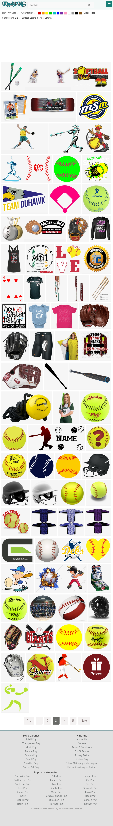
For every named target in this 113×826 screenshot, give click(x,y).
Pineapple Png (90, 788)
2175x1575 (78, 89)
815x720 (6, 591)
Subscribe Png (22, 776)
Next (84, 720)
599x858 (69, 591)
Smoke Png (56, 788)
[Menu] (109, 4)
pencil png (31, 759)
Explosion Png (56, 799)
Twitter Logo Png (23, 780)
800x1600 (73, 300)
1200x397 (74, 388)
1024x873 (55, 151)
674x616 (29, 181)
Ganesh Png (90, 799)
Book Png (90, 795)
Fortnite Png (56, 803)
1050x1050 (8, 388)
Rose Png (22, 788)
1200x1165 (86, 359)
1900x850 (31, 89)
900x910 (6, 477)
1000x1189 (73, 240)
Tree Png (56, 784)
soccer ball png (31, 767)
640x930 (93, 591)
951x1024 (36, 534)
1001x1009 (92, 449)
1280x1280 (85, 327)
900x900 (6, 359)
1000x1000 (36, 359)
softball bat (15, 17)
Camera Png (56, 780)
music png (31, 747)
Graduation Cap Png (56, 795)
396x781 (58, 422)
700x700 (60, 359)
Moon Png (56, 792)
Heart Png (22, 803)
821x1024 (7, 181)
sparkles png (31, 763)
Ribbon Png (23, 792)
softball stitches (45, 17)
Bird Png (90, 784)
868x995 (33, 327)
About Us (82, 739)
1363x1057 (8, 561)
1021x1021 (8, 620)
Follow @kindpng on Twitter (81, 767)
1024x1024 (96, 240)
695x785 (92, 620)
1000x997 (56, 327)
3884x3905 (41, 561)
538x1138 (7, 272)
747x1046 (7, 300)
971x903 (29, 649)
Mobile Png (23, 799)
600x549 (54, 212)
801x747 (62, 620)
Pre (29, 720)
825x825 (40, 591)
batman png (31, 755)
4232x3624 (83, 120)
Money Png (90, 776)
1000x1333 (30, 300)
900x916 (84, 422)
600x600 (58, 181)
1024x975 (91, 561)
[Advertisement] (56, 40)
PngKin (22, 795)
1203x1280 (8, 711)
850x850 (31, 680)
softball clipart (29, 17)
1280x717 (7, 151)
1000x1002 (8, 449)
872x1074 (33, 449)
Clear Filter (89, 12)
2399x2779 (91, 151)
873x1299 (7, 89)
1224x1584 (52, 300)
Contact (82, 743)
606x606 (64, 504)
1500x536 (35, 120)
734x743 (91, 504)
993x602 (6, 422)
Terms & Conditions (82, 747)
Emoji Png (90, 792)
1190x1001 (60, 449)
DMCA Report (82, 751)
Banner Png (90, 803)
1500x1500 (32, 272)
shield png (31, 739)
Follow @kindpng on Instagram (82, 763)
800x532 (6, 327)
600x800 (95, 300)
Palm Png (56, 776)
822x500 (6, 212)
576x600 (87, 272)
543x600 (60, 272)
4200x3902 (88, 181)
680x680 (34, 620)
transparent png (31, 743)
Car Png (90, 780)
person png (31, 751)
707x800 (61, 680)
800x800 (33, 477)
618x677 (6, 120)
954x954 (87, 680)
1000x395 (30, 240)
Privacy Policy (82, 755)
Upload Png (82, 759)
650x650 (6, 504)
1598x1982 (90, 649)
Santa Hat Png (22, 784)
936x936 (87, 212)
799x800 (60, 477)
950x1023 (63, 534)
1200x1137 (37, 504)
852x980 (49, 388)
